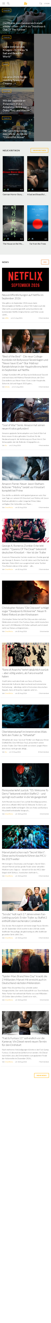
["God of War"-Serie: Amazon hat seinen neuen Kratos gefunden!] (25, 411)
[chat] (40, 3)
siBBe (7, 318)
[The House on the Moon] (13, 221)
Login (47, 3)
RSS (45, 262)
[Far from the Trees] (37, 221)
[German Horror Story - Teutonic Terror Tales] (13, 172)
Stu (6, 445)
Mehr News (42, 1075)
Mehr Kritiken (39, 150)
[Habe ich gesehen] (4, 190)
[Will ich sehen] (8, 190)
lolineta (7, 387)
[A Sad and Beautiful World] (37, 172)
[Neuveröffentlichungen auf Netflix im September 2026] (25, 280)
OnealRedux (9, 507)
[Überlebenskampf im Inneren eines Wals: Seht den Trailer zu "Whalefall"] (25, 717)
